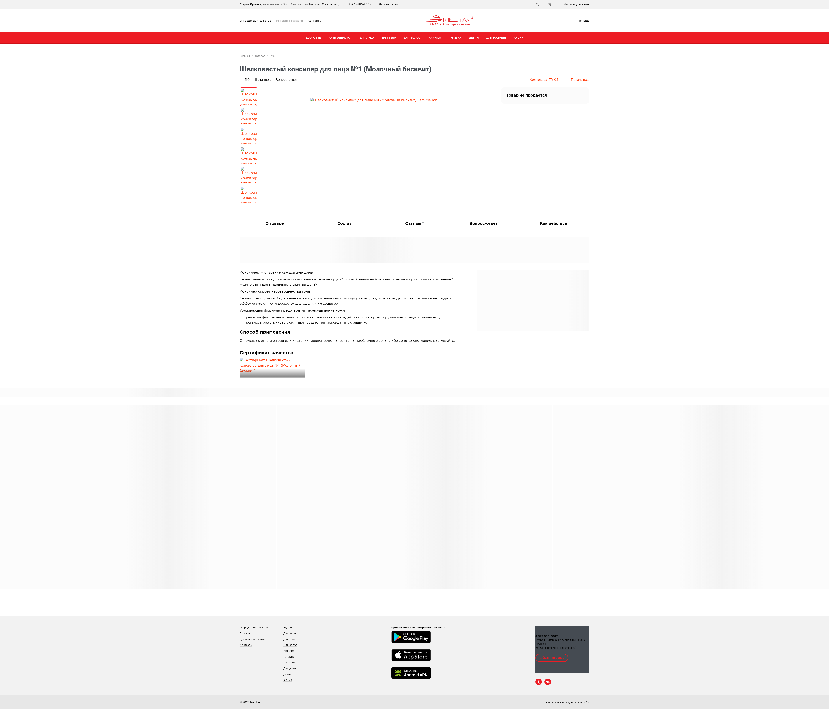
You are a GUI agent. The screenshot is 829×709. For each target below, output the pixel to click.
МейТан (255, 702)
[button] (263, 80)
